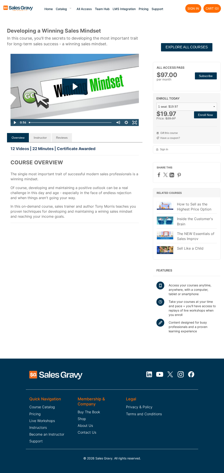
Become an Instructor (46, 434)
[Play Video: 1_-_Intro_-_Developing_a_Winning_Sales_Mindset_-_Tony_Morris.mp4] (74, 87)
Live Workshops (42, 421)
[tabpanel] (74, 187)
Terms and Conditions (144, 414)
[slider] (71, 122)
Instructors (38, 427)
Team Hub (102, 9)
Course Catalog (42, 407)
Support (157, 9)
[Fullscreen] (135, 122)
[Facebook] (159, 174)
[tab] (18, 137)
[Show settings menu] (126, 122)
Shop (82, 419)
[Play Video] (14, 122)
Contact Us (87, 432)
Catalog (61, 9)
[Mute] (118, 122)
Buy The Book (89, 412)
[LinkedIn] (172, 175)
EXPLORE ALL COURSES (187, 47)
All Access (84, 9)
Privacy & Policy (139, 407)
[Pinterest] (179, 175)
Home (48, 9)
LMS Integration (124, 9)
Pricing (144, 9)
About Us (85, 425)
